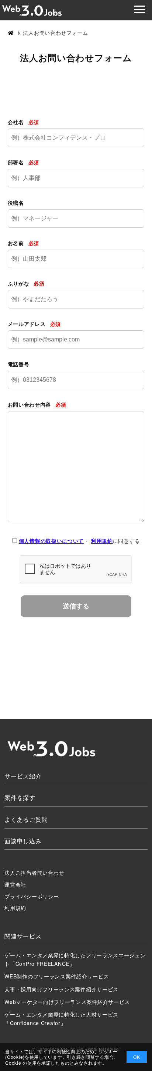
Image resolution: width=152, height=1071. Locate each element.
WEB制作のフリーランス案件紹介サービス (56, 976)
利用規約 (102, 540)
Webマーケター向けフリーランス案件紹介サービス (67, 1001)
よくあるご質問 (26, 819)
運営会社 (15, 884)
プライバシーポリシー (31, 896)
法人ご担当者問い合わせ (34, 872)
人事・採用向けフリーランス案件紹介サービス (61, 989)
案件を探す (19, 797)
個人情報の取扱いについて (51, 540)
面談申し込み (22, 841)
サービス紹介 (22, 776)
